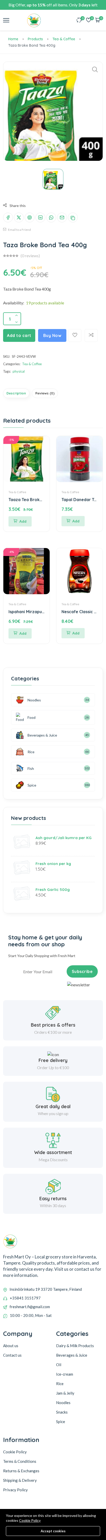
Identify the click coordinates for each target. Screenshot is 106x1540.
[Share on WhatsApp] (51, 217)
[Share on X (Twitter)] (18, 217)
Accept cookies (53, 1531)
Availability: (13, 302)
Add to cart (19, 335)
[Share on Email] (62, 217)
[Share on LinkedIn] (40, 217)
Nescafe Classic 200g (83, 611)
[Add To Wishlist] (74, 335)
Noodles (34, 700)
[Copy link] (73, 217)
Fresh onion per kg (53, 863)
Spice (32, 785)
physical (19, 371)
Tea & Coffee (63, 39)
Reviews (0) (45, 393)
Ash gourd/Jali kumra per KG (64, 837)
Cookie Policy (30, 1520)
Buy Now (52, 335)
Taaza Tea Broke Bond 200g (37, 499)
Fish (31, 768)
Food (32, 717)
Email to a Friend (19, 230)
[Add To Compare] (91, 335)
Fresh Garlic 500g (53, 889)
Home (13, 39)
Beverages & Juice (42, 735)
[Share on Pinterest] (29, 217)
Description (16, 393)
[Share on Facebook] (8, 217)
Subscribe (82, 971)
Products (35, 39)
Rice (31, 752)
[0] (79, 20)
